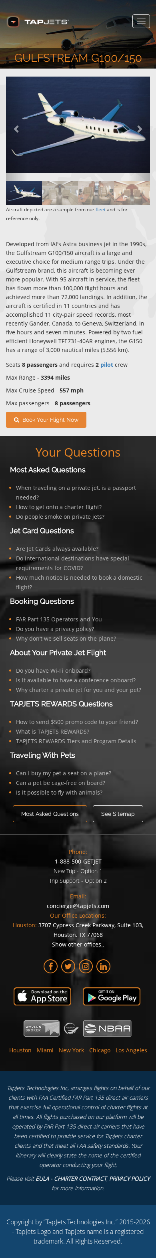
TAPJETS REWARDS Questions (61, 704)
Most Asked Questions (48, 469)
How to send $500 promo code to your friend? (77, 722)
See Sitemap (118, 814)
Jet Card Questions (42, 530)
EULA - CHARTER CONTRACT (71, 1178)
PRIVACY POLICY (129, 1178)
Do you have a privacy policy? (55, 629)
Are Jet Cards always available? (57, 548)
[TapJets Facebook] (51, 966)
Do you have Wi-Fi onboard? (53, 670)
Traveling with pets (42, 755)
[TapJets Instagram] (86, 966)
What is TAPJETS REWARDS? (52, 731)
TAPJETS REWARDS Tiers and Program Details (76, 741)
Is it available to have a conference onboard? (76, 680)
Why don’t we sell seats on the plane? (66, 638)
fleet (101, 209)
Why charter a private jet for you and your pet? (78, 690)
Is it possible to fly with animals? (59, 792)
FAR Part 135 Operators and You (59, 619)
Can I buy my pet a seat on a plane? (63, 773)
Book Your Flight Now (48, 420)
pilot (106, 364)
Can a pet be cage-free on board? (60, 783)
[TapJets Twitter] (68, 966)
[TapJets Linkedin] (103, 966)
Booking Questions (42, 601)
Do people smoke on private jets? (60, 516)
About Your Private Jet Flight (58, 652)
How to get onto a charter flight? (59, 507)
